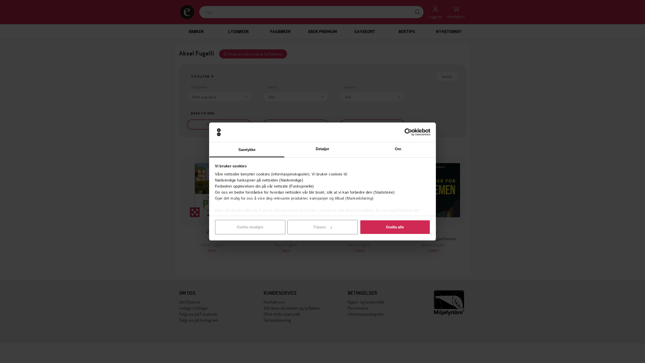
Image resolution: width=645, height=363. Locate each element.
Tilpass (319, 227)
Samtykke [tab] (247, 149)
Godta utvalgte (250, 227)
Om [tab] (398, 149)
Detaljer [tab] (323, 149)
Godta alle (395, 227)
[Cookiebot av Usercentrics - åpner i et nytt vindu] (408, 132)
